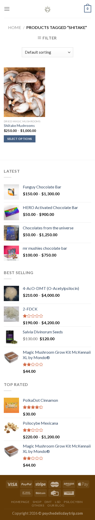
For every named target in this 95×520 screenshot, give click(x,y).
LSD (58, 502)
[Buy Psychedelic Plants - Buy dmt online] (47, 9)
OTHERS (38, 505)
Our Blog (56, 505)
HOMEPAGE (20, 502)
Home (14, 27)
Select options (19, 138)
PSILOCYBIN (73, 502)
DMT (48, 502)
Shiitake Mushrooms (19, 126)
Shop (37, 502)
